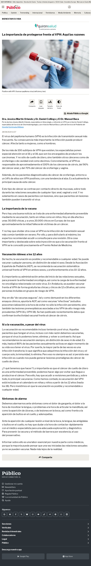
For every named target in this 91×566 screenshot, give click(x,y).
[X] (21, 514)
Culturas (87, 13)
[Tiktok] (44, 514)
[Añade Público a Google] (4, 514)
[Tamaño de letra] (50, 102)
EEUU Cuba (59, 2)
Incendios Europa (70, 2)
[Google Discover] (10, 514)
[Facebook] (15, 514)
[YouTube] (38, 514)
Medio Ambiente (64, 13)
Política (5, 13)
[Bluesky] (27, 514)
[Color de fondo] (59, 102)
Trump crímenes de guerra (46, 2)
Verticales (6, 528)
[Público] (41, 7)
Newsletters (10, 487)
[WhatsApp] (61, 514)
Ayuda (7, 500)
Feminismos (50, 13)
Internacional (37, 13)
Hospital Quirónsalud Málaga (13, 127)
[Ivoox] (66, 514)
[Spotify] (55, 514)
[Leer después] (41, 102)
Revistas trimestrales (11, 531)
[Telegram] (49, 514)
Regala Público (11, 494)
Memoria (77, 13)
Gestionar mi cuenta (14, 484)
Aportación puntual (13, 490)
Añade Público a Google (77, 113)
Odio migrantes (18, 2)
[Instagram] (32, 514)
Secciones (6, 524)
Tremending (24, 13)
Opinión (14, 13)
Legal (4, 539)
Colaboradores (9, 535)
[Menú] (3, 7)
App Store (69, 556)
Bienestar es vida (11, 19)
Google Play (24, 556)
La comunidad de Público (16, 497)
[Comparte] (32, 102)
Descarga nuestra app (12, 549)
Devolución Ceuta (30, 2)
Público (11, 473)
